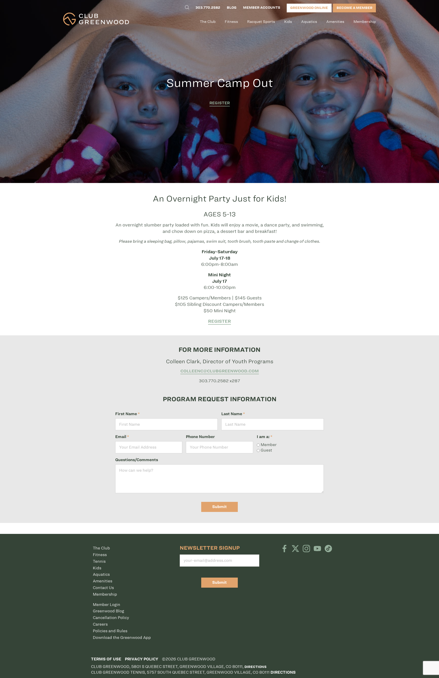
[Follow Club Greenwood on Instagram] (306, 549)
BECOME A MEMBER (354, 7)
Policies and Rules (110, 630)
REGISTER (219, 103)
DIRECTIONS (283, 672)
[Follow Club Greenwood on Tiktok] (328, 549)
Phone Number (200, 436)
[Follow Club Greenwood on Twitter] (295, 549)
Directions (255, 667)
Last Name (233, 414)
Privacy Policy (141, 659)
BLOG (231, 7)
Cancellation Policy (111, 617)
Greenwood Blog (108, 610)
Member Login (106, 604)
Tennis (99, 561)
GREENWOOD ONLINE (309, 7)
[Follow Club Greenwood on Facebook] (284, 549)
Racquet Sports (261, 21)
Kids (288, 21)
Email (122, 436)
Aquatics (309, 21)
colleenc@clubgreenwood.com (219, 371)
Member (268, 444)
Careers (100, 624)
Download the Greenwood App (122, 637)
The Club (208, 21)
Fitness (231, 21)
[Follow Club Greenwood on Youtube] (317, 549)
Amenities (335, 21)
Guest (266, 450)
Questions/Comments (136, 460)
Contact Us (103, 587)
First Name (127, 414)
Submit (219, 506)
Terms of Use (106, 659)
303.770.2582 (207, 7)
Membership (364, 21)
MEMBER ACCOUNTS (261, 7)
